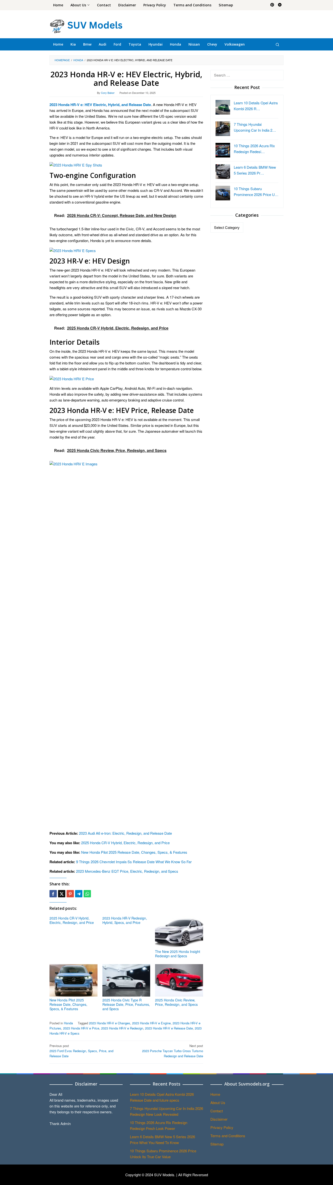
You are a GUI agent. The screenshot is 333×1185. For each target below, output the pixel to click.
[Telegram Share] (78, 893)
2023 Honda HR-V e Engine (151, 1023)
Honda (68, 1023)
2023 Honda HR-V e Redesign (122, 1028)
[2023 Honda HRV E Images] (126, 643)
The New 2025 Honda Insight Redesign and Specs (177, 953)
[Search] (277, 44)
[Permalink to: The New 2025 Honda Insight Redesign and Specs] (179, 932)
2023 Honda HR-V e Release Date (169, 1028)
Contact (216, 1110)
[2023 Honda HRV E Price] (71, 378)
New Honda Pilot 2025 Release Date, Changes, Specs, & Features (134, 852)
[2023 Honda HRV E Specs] (72, 250)
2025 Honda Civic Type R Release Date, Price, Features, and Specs (126, 1004)
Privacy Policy (221, 1127)
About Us (217, 1102)
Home (215, 1094)
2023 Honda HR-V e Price (81, 1028)
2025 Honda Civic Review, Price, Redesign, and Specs (176, 1002)
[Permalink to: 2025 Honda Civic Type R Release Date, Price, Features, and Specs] (126, 980)
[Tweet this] (61, 893)
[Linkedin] (280, 5)
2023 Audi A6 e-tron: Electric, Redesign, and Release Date (125, 833)
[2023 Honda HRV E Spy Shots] (75, 164)
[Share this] (53, 893)
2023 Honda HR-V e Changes (109, 1023)
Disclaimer (218, 1119)
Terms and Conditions (227, 1135)
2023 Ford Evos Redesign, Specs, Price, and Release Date (81, 1050)
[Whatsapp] (87, 893)
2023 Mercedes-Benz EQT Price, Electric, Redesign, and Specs (127, 871)
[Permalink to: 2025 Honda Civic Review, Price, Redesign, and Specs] (179, 980)
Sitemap (217, 1143)
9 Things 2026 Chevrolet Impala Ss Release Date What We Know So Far (134, 861)
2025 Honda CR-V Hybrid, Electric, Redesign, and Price (125, 842)
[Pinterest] (272, 5)
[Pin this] (70, 893)
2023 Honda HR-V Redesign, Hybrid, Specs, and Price (124, 920)
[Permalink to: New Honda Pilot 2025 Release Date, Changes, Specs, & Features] (73, 980)
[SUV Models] (86, 25)
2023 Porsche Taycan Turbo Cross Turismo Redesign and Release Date (172, 1050)
